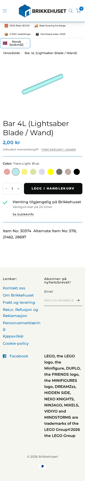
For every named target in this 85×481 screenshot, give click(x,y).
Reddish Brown (68, 172)
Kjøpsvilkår (13, 336)
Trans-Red (7, 172)
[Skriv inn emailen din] (78, 300)
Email (48, 291)
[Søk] (70, 11)
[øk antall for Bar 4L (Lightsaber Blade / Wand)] (18, 188)
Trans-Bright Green (33, 172)
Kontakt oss (14, 288)
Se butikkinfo (23, 214)
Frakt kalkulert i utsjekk (59, 149)
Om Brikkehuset (18, 295)
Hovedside (11, 53)
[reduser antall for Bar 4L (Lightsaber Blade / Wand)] (6, 188)
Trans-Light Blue (16, 172)
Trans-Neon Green (24, 172)
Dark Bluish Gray (59, 172)
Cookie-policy (16, 343)
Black (77, 172)
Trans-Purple (42, 172)
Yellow (50, 172)
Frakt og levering (19, 302)
